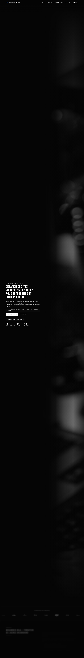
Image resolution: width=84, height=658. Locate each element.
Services (62, 2)
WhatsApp (23, 314)
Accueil (43, 2)
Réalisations (56, 2)
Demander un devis (12, 314)
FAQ (69, 2)
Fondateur (49, 2)
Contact (75, 2)
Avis (66, 2)
